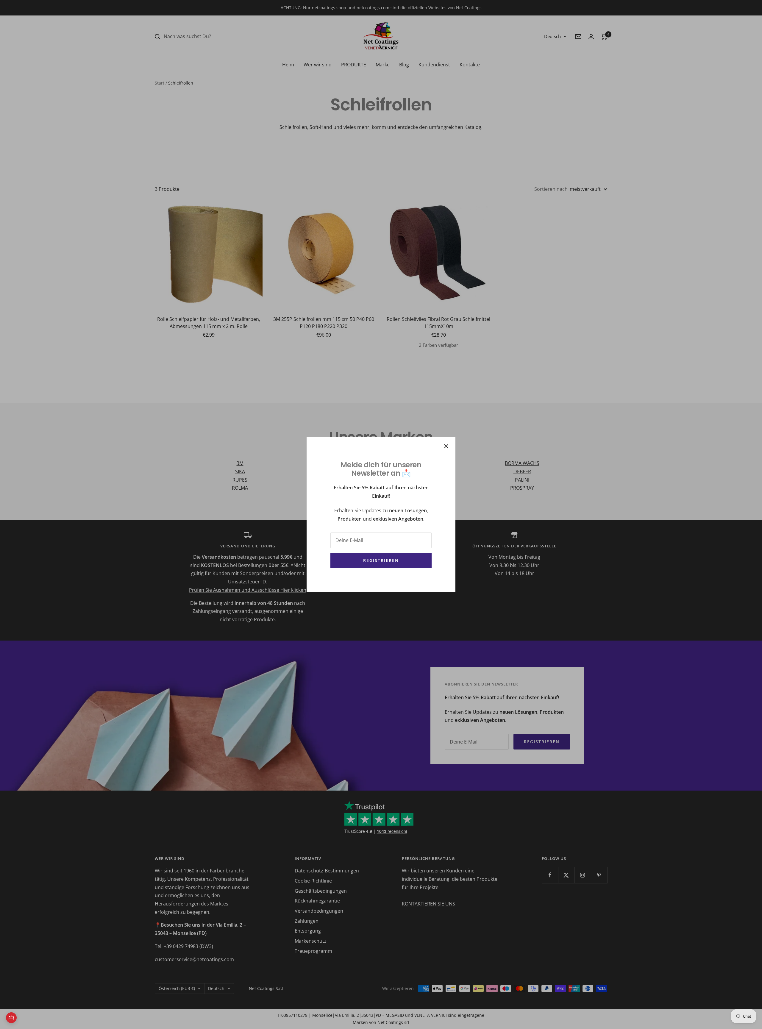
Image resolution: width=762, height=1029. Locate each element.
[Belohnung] (11, 1017)
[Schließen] (446, 446)
